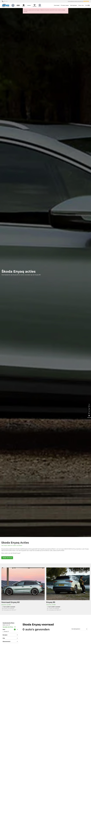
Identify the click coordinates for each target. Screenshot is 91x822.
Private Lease (65, 5)
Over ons (81, 5)
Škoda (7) (6, 631)
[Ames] (5, 5)
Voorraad (56, 5)
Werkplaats (73, 5)
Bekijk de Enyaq (7, 557)
